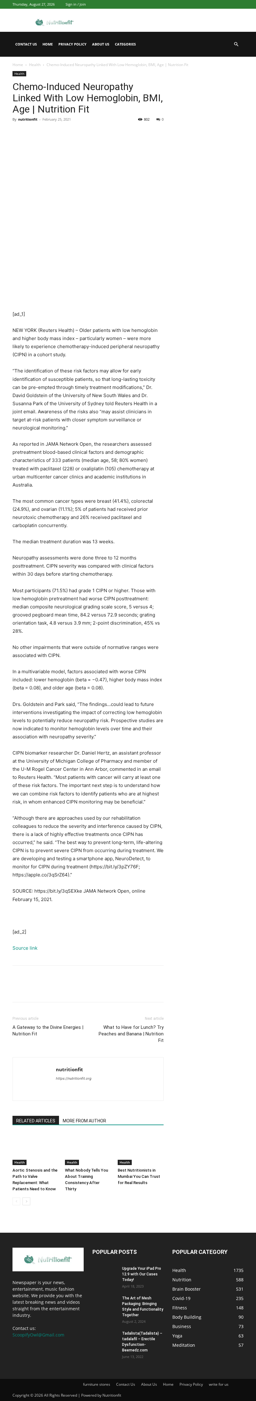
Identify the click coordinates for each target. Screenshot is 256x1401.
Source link (24, 948)
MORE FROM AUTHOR (84, 1120)
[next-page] (26, 1201)
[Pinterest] (47, 133)
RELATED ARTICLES (35, 1120)
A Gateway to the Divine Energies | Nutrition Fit (47, 1030)
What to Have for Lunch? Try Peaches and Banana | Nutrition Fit (131, 1033)
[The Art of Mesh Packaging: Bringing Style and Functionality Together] (104, 1304)
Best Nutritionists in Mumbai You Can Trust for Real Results (139, 1176)
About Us (100, 44)
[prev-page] (16, 1201)
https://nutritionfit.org (73, 1078)
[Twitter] (33, 133)
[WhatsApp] (62, 133)
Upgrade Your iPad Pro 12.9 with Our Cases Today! (141, 1274)
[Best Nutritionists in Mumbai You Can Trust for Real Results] (141, 1149)
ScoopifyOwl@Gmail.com (38, 1335)
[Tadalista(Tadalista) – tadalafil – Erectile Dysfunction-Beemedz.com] (104, 1339)
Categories (125, 44)
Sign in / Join (76, 4)
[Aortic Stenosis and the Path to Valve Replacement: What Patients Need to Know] (35, 1149)
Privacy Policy (72, 44)
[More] (76, 133)
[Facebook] (18, 133)
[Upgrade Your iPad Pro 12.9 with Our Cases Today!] (104, 1274)
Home (47, 44)
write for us (219, 1384)
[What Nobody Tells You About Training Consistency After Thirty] (88, 1149)
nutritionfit (27, 119)
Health (35, 64)
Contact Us (26, 44)
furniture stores (96, 1384)
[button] (236, 44)
